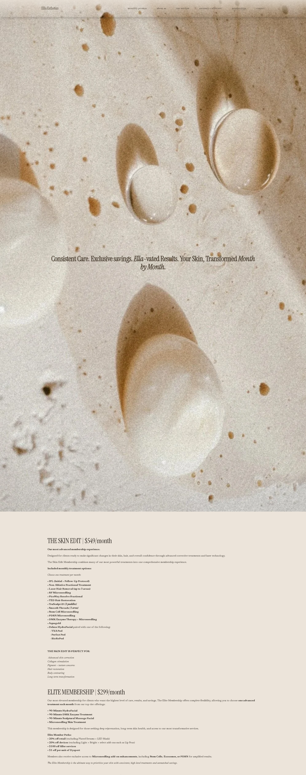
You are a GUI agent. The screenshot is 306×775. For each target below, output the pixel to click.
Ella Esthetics (49, 8)
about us (161, 8)
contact (260, 8)
